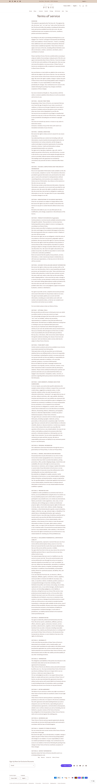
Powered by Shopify (23, 783)
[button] (35, 11)
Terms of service (45, 783)
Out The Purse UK (16, 783)
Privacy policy (38, 783)
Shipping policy (53, 783)
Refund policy (31, 783)
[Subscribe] (33, 765)
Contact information (61, 783)
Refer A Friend (55, 757)
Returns (43, 757)
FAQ (39, 757)
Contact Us (48, 757)
